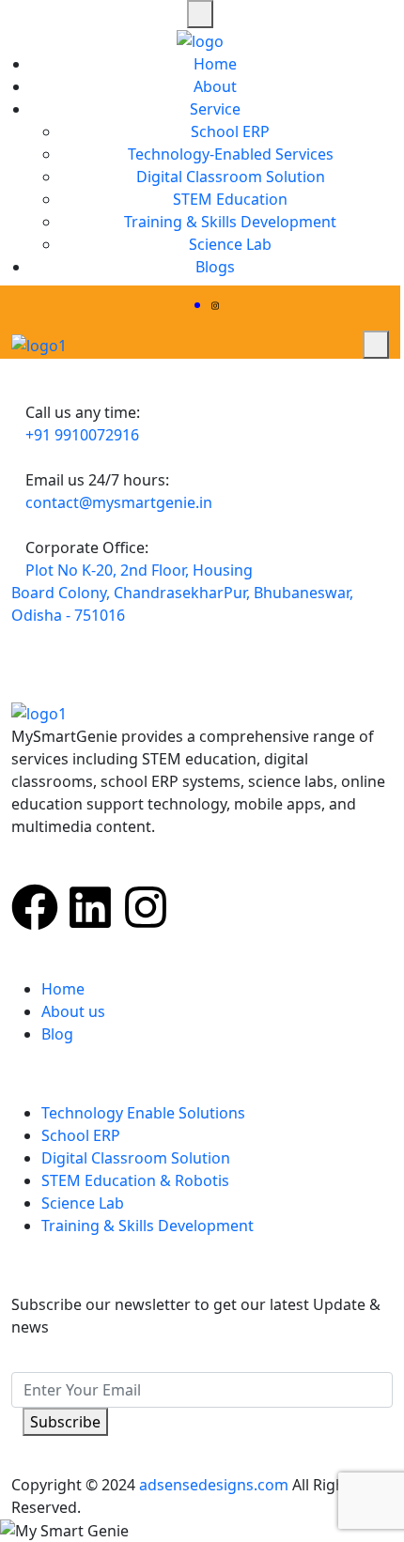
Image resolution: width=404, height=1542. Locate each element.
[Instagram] (145, 907)
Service (215, 109)
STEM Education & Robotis (135, 1180)
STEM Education (230, 199)
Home (215, 64)
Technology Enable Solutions (143, 1113)
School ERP (230, 131)
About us (73, 1011)
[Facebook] (34, 907)
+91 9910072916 (82, 434)
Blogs (215, 266)
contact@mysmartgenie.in (118, 502)
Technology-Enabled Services (231, 154)
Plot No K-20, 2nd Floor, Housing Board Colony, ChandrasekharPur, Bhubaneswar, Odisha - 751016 (182, 592)
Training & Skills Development (230, 221)
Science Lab (230, 244)
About (215, 86)
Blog (57, 1034)
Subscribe (65, 1421)
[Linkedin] (90, 907)
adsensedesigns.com (213, 1484)
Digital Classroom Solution (230, 176)
